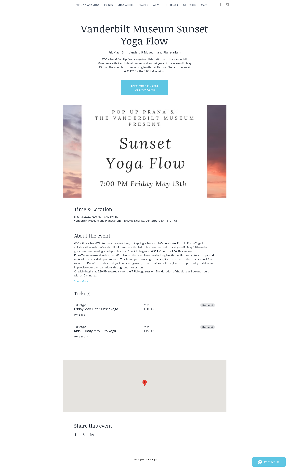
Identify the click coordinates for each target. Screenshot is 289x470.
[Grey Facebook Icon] (220, 5)
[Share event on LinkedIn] (92, 434)
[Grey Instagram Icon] (227, 5)
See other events (144, 90)
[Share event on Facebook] (75, 434)
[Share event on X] (83, 434)
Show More (81, 281)
